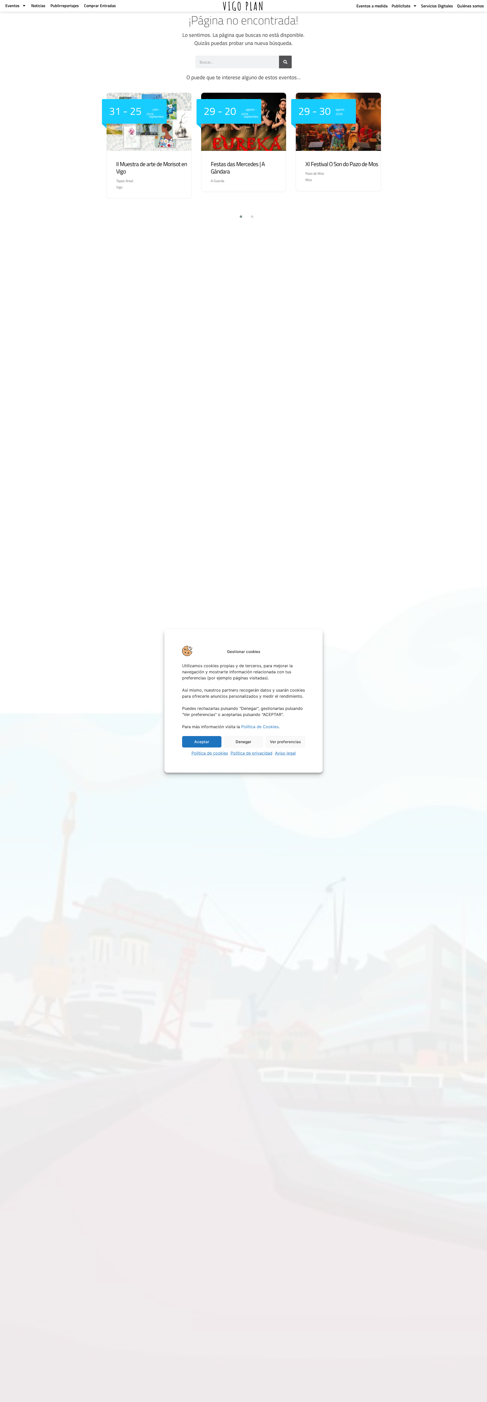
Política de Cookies (260, 726)
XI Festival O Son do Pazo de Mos (341, 164)
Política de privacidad (251, 753)
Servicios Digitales (437, 6)
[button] (238, 216)
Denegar (243, 741)
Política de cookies (210, 753)
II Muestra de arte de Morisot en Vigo (151, 168)
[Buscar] (285, 62)
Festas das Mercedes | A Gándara (238, 168)
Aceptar (201, 741)
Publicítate (401, 6)
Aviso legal (285, 753)
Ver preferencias (285, 741)
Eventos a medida (372, 6)
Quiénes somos (470, 6)
